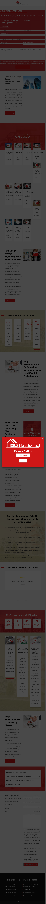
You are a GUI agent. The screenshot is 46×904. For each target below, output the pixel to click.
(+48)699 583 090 (23, 455)
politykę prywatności (21, 463)
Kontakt (23, 461)
